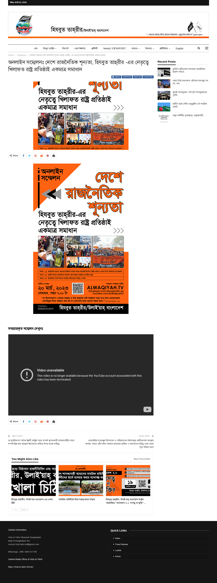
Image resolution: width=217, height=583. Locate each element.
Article (118, 556)
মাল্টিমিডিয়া (164, 48)
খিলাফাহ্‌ (148, 48)
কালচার (134, 48)
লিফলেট (65, 48)
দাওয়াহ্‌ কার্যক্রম (148, 77)
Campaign (127, 77)
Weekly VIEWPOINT (114, 48)
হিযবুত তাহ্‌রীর (48, 48)
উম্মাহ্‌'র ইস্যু (137, 77)
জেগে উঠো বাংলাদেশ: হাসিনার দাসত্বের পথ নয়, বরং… (190, 82)
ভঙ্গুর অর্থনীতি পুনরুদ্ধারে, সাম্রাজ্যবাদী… (189, 115)
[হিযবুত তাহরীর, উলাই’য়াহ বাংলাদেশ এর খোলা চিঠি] (33, 480)
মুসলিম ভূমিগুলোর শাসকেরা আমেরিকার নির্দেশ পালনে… (189, 70)
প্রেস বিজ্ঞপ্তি (79, 48)
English (179, 48)
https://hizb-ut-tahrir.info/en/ (21, 567)
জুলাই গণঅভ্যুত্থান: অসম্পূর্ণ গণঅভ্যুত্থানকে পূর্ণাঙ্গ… (190, 93)
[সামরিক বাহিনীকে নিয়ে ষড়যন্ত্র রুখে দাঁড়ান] (81, 480)
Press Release (121, 544)
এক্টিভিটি (94, 48)
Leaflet (118, 550)
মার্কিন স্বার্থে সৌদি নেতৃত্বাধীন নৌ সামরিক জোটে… (190, 105)
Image (117, 77)
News (117, 538)
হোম (35, 48)
